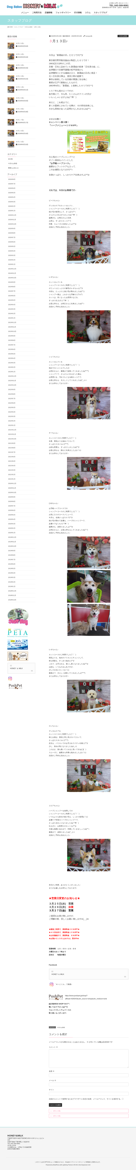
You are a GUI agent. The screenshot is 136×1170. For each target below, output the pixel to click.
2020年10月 (12, 492)
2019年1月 (11, 586)
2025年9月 (11, 228)
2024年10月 (12, 278)
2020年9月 (11, 497)
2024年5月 (11, 300)
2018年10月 (12, 600)
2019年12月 (12, 537)
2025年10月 (12, 224)
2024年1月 (11, 318)
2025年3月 (11, 255)
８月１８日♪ (20, 109)
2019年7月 (11, 559)
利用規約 (88, 1162)
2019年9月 (11, 550)
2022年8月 (11, 394)
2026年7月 (11, 184)
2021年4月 (11, 465)
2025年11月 (12, 219)
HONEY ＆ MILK (58, 974)
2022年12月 (12, 376)
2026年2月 (11, 206)
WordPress (56, 1165)
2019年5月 (11, 568)
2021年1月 (11, 479)
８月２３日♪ (20, 65)
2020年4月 (11, 519)
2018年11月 (12, 595)
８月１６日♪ (20, 131)
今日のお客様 (123, 36)
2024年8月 (11, 286)
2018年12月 (12, 591)
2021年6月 (11, 457)
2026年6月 (11, 188)
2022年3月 (11, 416)
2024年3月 (11, 309)
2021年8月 (11, 448)
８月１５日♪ (20, 142)
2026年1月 (11, 210)
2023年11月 (12, 327)
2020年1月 (11, 533)
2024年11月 (12, 273)
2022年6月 (11, 403)
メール (52, 1080)
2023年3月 (11, 363)
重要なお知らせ (13, 168)
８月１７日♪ (20, 120)
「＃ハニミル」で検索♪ (63, 984)
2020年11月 (12, 488)
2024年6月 (11, 296)
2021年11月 (12, 434)
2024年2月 (11, 313)
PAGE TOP (130, 1133)
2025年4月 (11, 251)
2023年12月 (12, 322)
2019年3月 (11, 577)
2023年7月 (11, 345)
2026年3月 (11, 202)
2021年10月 (12, 439)
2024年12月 (12, 269)
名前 (51, 1071)
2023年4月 (11, 358)
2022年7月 (11, 398)
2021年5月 (11, 461)
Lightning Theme (67, 1165)
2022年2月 (11, 421)
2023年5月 (11, 354)
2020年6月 (11, 510)
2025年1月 (11, 264)
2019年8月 (11, 555)
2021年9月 (11, 443)
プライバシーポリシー (77, 1162)
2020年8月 (11, 501)
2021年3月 (11, 470)
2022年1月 (11, 425)
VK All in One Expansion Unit (82, 1165)
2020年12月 (12, 483)
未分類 (10, 159)
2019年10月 (12, 546)
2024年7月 (11, 291)
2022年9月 (11, 389)
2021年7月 (11, 452)
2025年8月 (11, 233)
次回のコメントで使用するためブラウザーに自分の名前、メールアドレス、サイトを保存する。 (85, 1099)
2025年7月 (11, 237)
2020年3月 (11, 524)
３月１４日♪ (57, 1116)
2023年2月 (11, 367)
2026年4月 (11, 197)
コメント (53, 1047)
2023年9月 (11, 336)
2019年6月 (11, 564)
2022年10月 (12, 385)
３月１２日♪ (57, 1111)
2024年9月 (11, 282)
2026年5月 (11, 193)
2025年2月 (11, 260)
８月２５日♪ (20, 43)
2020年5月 (11, 515)
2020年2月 (11, 528)
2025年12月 (12, 215)
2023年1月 (11, 371)
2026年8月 (11, 179)
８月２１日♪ (20, 87)
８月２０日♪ (20, 98)
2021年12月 (12, 430)
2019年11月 (12, 542)
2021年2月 (11, 474)
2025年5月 (11, 246)
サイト (51, 1090)
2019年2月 (11, 582)
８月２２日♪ (20, 76)
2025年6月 (11, 242)
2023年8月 (11, 340)
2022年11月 (12, 380)
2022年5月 (11, 407)
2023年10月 (12, 331)
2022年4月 (11, 412)
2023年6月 (11, 349)
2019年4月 (11, 573)
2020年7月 (11, 506)
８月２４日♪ (20, 54)
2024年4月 (11, 304)
